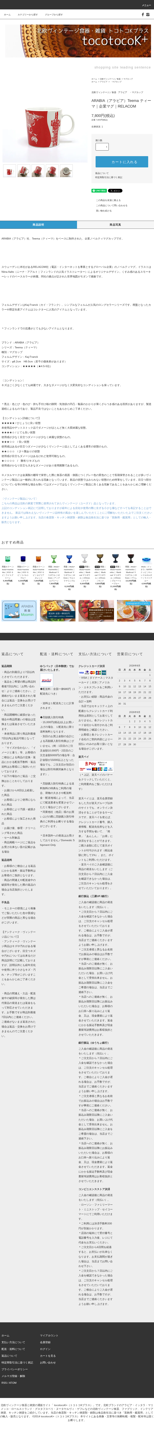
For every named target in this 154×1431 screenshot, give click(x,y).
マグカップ (128, 79)
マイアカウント (49, 1335)
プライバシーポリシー (15, 1369)
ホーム (7, 14)
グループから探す (54, 14)
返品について (102, 173)
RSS (4, 1382)
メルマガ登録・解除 (13, 1376)
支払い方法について (13, 1342)
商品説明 (38, 224)
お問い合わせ (48, 1362)
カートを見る (48, 1355)
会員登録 (45, 1342)
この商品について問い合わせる (112, 205)
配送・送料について (13, 1348)
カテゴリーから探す (28, 14)
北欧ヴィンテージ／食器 (110, 79)
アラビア (103, 82)
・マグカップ (116, 82)
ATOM (13, 1382)
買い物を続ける (104, 210)
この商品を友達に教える (108, 200)
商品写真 (115, 224)
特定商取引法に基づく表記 (108, 177)
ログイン (45, 1348)
